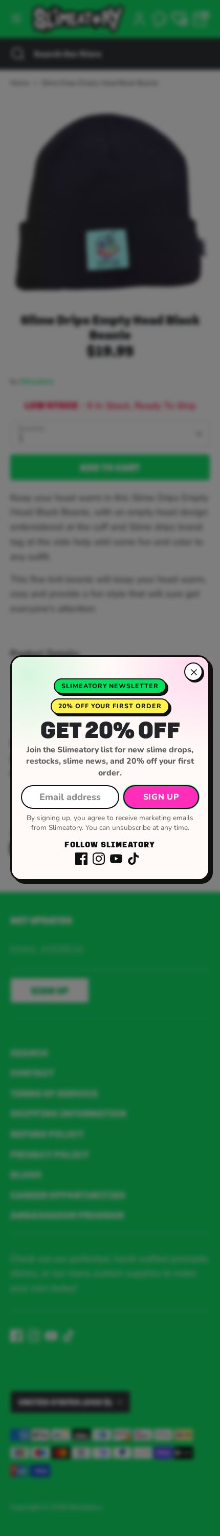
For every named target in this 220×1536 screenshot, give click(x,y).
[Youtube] (116, 858)
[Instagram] (99, 858)
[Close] (193, 671)
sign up (161, 797)
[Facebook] (81, 858)
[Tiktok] (133, 858)
